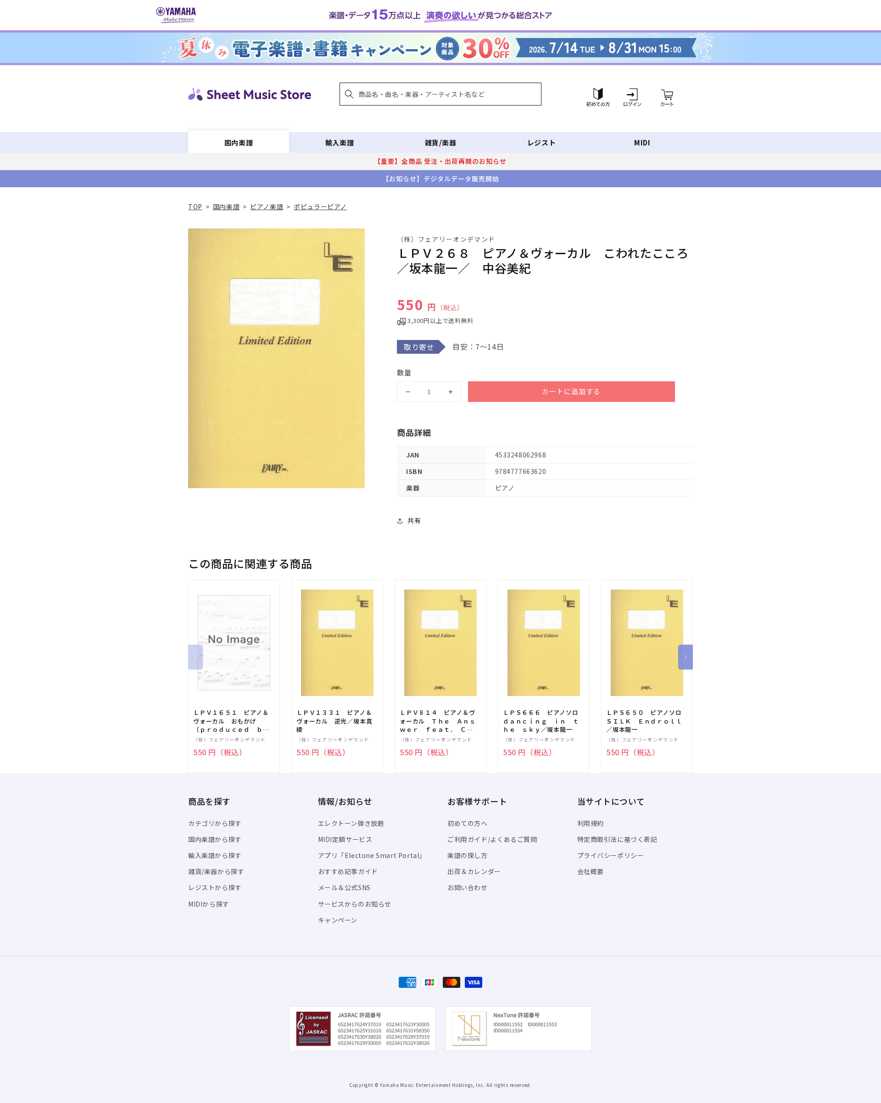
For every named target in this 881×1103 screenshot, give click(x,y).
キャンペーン (338, 920)
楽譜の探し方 (467, 855)
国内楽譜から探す (215, 839)
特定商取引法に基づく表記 (617, 839)
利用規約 (590, 823)
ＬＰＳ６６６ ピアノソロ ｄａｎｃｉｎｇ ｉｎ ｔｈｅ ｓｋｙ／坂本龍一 (544, 720)
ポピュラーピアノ (320, 206)
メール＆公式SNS (344, 887)
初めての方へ (467, 823)
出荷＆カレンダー (474, 871)
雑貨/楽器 (441, 142)
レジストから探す (215, 887)
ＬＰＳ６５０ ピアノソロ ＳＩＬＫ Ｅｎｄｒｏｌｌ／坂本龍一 (647, 720)
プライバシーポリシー (610, 855)
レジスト (541, 142)
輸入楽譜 (339, 142)
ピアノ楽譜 (266, 206)
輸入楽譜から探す (215, 855)
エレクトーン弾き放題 (351, 823)
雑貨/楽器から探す (216, 871)
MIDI (642, 142)
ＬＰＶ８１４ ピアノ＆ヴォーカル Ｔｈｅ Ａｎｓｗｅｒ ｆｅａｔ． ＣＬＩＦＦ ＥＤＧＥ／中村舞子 (437, 721)
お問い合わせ (467, 887)
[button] (440, 94)
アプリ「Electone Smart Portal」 (372, 855)
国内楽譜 (238, 142)
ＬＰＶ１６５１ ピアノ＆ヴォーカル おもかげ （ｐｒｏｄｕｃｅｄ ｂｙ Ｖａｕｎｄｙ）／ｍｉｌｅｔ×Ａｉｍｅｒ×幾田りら (234, 721)
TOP (195, 206)
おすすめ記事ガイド (348, 871)
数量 (404, 372)
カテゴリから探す (215, 823)
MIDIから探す (208, 903)
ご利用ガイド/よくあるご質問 (492, 839)
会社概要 (590, 871)
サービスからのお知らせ (355, 903)
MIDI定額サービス (345, 839)
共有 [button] (414, 520)
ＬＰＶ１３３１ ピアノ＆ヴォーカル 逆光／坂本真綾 (334, 720)
